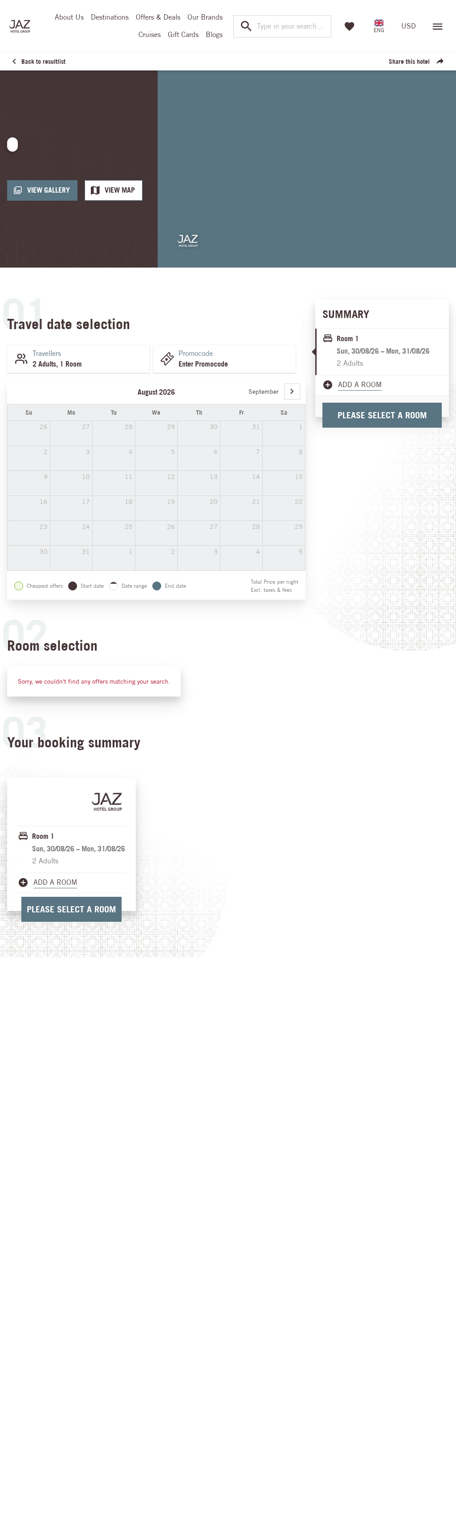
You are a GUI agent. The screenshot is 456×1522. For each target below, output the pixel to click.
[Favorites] (349, 26)
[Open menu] (438, 26)
